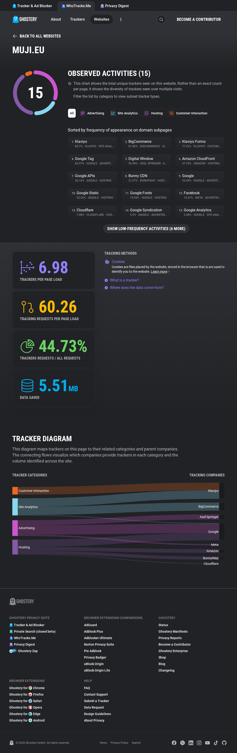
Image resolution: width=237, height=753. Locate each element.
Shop (162, 657)
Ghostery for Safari (25, 701)
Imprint (136, 742)
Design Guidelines (97, 714)
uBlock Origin (94, 664)
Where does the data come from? (137, 287)
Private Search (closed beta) (35, 631)
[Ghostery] (24, 19)
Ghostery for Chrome (27, 688)
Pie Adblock (92, 651)
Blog (162, 664)
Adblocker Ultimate (98, 638)
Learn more (159, 271)
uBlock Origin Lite (97, 670)
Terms (103, 742)
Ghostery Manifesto (173, 631)
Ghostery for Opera (25, 707)
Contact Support (96, 694)
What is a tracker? (124, 280)
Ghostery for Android (27, 720)
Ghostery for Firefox (26, 694)
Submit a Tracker (96, 701)
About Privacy (94, 720)
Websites (101, 19)
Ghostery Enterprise (173, 651)
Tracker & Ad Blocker (34, 6)
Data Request (94, 707)
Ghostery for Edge (25, 714)
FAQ (87, 688)
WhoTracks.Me (78, 6)
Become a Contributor (199, 19)
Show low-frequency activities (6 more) (146, 228)
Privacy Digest (117, 6)
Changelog (167, 670)
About (56, 19)
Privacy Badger (95, 657)
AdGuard (90, 625)
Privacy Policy (119, 742)
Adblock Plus (93, 631)
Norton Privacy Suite (99, 644)
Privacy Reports (170, 638)
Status (163, 625)
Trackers (77, 19)
